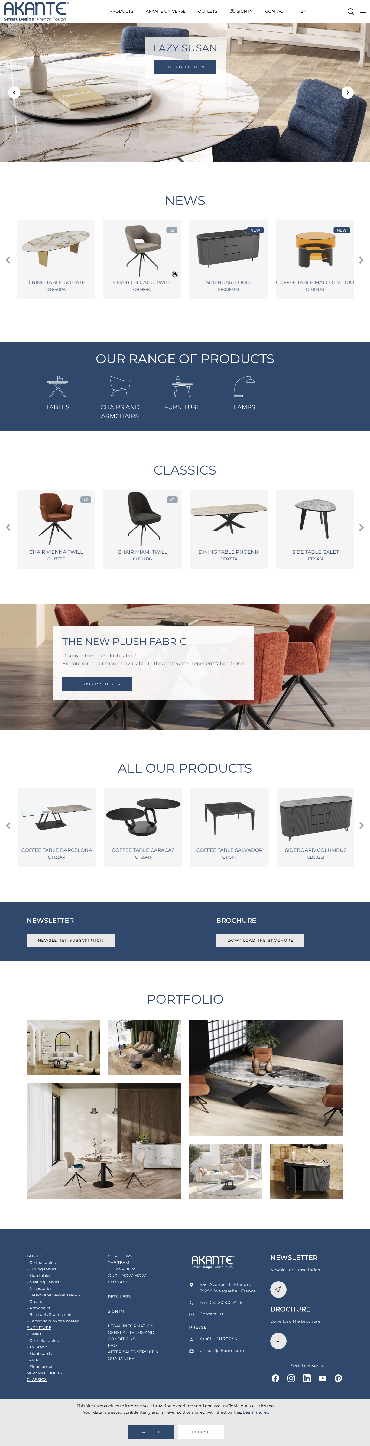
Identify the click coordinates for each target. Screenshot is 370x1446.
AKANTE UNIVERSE (166, 11)
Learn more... (256, 1412)
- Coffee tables (41, 1262)
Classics (185, 470)
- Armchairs (38, 1308)
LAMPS (244, 407)
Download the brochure (260, 940)
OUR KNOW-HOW (127, 1275)
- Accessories (39, 1288)
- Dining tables (41, 1269)
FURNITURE (182, 407)
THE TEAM (118, 1262)
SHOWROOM (121, 1269)
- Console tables (43, 1340)
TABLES (58, 407)
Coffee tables (63, 1035)
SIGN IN (245, 11)
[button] (14, 93)
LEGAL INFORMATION (131, 1325)
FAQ (112, 1345)
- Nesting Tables (43, 1282)
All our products (185, 768)
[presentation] (8, 260)
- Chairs (34, 1301)
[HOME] (36, 12)
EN (304, 11)
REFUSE (201, 1431)
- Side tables (39, 1275)
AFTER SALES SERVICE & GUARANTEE (133, 1355)
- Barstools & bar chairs (49, 1314)
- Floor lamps (40, 1366)
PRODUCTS (121, 11)
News (185, 200)
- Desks (34, 1334)
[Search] (351, 12)
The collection (185, 66)
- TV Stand (37, 1347)
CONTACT (275, 11)
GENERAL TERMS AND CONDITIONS (131, 1335)
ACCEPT (151, 1431)
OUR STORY (120, 1256)
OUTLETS (207, 11)
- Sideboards (39, 1353)
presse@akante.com (222, 1350)
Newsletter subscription (70, 940)
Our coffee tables (225, 1159)
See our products (97, 683)
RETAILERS (119, 1296)
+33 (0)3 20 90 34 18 (221, 1302)
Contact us (211, 1314)
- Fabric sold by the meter (53, 1321)
